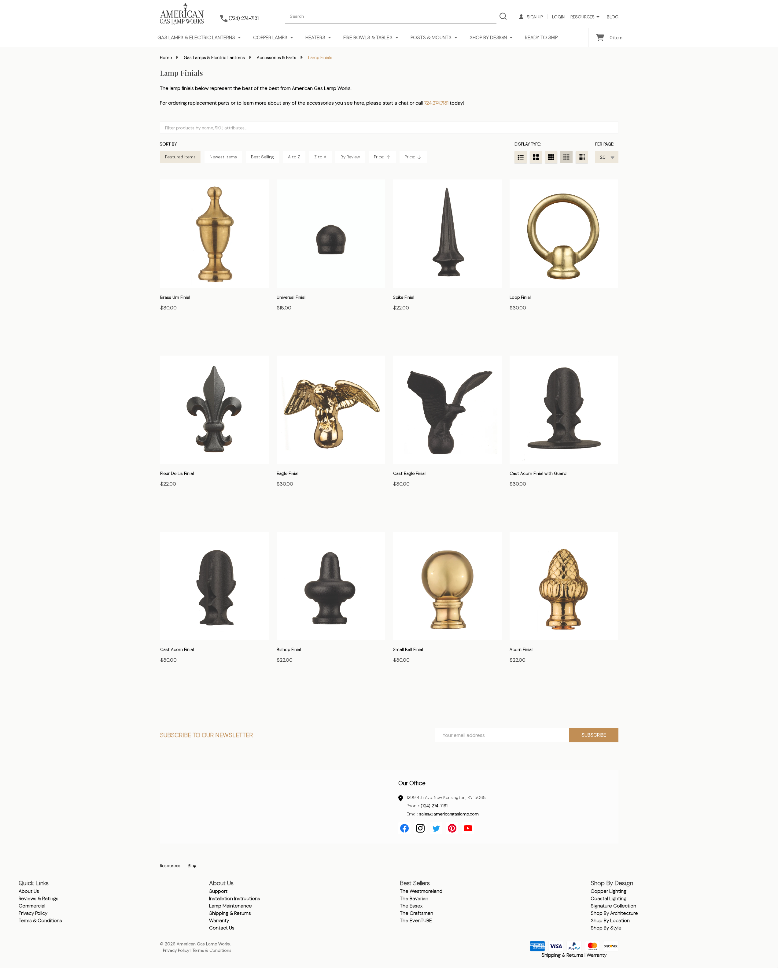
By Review (350, 157)
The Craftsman (416, 913)
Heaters (315, 37)
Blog (612, 17)
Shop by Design (488, 37)
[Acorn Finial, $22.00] (564, 586)
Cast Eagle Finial (409, 473)
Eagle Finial (287, 473)
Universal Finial (291, 297)
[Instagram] (420, 828)
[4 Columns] (566, 157)
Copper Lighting (608, 891)
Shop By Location (610, 920)
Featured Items (180, 157)
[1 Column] (520, 157)
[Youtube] (468, 828)
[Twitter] (436, 828)
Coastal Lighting (608, 898)
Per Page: (604, 144)
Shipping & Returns (230, 913)
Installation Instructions (234, 898)
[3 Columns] (551, 157)
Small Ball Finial (408, 649)
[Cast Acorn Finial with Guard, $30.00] (564, 410)
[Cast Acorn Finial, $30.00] (214, 586)
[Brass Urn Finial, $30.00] (214, 233)
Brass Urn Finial (175, 297)
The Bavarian (414, 898)
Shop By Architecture (614, 913)
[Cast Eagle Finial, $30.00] (447, 410)
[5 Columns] (582, 157)
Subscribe (593, 735)
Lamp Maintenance (230, 906)
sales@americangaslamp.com (449, 814)
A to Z (294, 157)
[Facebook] (404, 828)
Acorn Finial (521, 649)
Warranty (219, 920)
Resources (582, 17)
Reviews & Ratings (38, 898)
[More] (597, 17)
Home (166, 57)
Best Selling (262, 157)
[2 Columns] (536, 157)
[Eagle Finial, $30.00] (331, 410)
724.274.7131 (436, 103)
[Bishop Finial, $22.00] (331, 586)
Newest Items (223, 157)
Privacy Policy (33, 913)
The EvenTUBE (416, 920)
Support (218, 891)
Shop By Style (606, 928)
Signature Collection (613, 906)
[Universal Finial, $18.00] (331, 233)
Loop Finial (520, 297)
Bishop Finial (289, 649)
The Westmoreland (421, 891)
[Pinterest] (452, 828)
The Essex (411, 906)
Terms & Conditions (40, 920)
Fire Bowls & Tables (368, 37)
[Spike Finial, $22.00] (447, 233)
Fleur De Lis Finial (177, 473)
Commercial (32, 906)
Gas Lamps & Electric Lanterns (196, 37)
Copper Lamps (270, 37)
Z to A (320, 157)
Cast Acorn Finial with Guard (538, 473)
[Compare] (166, 334)
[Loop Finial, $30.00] (564, 233)
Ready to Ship (541, 37)
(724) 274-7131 (434, 805)
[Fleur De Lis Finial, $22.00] (214, 410)
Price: (384, 158)
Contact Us (221, 928)
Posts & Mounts (431, 37)
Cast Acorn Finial (177, 649)
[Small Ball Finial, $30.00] (447, 586)
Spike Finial (403, 297)
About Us (29, 891)
